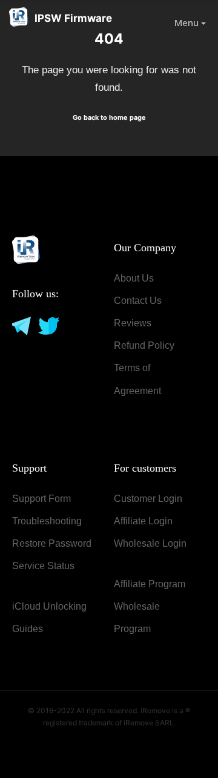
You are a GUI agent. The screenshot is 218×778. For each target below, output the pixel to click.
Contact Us (138, 300)
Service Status (43, 566)
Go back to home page (109, 117)
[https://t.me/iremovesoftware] (20, 325)
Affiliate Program (149, 584)
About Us (134, 278)
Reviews (132, 323)
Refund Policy (144, 345)
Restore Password (51, 543)
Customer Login (148, 498)
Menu (187, 22)
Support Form (41, 498)
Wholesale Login (150, 543)
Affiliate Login (143, 521)
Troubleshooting (47, 521)
